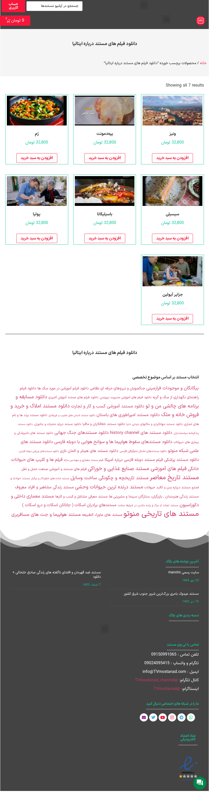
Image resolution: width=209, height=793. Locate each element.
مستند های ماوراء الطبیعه (102, 515)
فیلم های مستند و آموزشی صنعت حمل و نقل (54, 469)
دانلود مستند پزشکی (181, 460)
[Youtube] (163, 717)
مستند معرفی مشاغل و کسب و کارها (81, 496)
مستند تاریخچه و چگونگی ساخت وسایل (109, 478)
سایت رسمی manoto (183, 572)
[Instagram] (172, 717)
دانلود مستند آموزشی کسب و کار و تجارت (107, 406)
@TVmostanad (166, 689)
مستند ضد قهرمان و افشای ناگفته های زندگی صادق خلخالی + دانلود (56, 574)
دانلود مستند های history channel (141, 433)
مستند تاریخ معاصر (174, 477)
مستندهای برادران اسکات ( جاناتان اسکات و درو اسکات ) (69, 505)
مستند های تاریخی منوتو (161, 514)
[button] (144, 5)
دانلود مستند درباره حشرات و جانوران (57, 424)
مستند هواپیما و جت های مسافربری (46, 514)
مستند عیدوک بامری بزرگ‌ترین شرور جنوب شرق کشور (161, 594)
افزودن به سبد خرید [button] (172, 158)
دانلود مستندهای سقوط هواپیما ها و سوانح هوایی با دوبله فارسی (113, 441)
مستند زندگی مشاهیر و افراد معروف (44, 487)
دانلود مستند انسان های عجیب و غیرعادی (72, 415)
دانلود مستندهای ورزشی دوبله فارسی (39, 451)
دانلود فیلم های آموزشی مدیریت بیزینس (125, 397)
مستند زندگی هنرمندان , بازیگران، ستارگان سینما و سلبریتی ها (154, 496)
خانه (203, 63)
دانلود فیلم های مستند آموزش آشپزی (73, 397)
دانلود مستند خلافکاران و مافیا (103, 424)
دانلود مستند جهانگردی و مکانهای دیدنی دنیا (154, 424)
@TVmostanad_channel (156, 680)
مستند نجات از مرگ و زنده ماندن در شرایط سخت (148, 505)
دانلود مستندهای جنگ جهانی (81, 432)
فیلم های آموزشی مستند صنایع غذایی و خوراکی (137, 469)
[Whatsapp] (191, 717)
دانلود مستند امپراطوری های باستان (128, 415)
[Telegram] (181, 717)
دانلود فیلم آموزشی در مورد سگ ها (63, 388)
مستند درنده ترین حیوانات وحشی (109, 487)
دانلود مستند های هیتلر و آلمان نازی (89, 451)
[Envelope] (144, 717)
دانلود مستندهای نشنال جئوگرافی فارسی (143, 451)
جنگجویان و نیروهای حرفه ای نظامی (117, 388)
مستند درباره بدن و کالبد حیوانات (167, 487)
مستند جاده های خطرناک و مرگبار (50, 478)
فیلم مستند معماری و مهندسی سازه (83, 460)
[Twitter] (153, 717)
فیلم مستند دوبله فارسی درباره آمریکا (134, 460)
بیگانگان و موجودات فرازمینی (172, 388)
